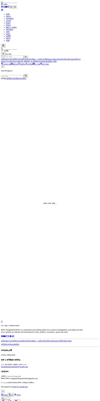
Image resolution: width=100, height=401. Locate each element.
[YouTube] (6, 7)
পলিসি (3, 344)
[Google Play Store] (11, 337)
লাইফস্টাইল (9, 30)
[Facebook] (2, 7)
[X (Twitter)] (4, 7)
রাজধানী (74, 59)
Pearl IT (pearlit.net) (20, 387)
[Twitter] (9, 337)
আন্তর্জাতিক (10, 19)
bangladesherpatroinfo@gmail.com (14, 367)
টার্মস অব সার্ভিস (32, 61)
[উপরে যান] (3, 391)
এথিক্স (14, 344)
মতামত (8, 34)
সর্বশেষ (78, 59)
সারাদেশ (8, 16)
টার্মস (17, 344)
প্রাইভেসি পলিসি (22, 61)
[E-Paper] (13, 337)
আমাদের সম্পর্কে (6, 61)
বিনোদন (8, 23)
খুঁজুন (26, 57)
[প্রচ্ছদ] (2, 10)
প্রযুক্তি (23, 79)
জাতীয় (8, 14)
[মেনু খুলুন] (3, 46)
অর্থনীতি (8, 36)
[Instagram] (8, 7)
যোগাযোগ (14, 61)
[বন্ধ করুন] (3, 54)
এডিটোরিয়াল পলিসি (51, 61)
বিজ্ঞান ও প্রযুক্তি (11, 27)
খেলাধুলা (8, 21)
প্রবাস (8, 32)
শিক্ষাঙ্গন (8, 25)
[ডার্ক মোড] (11, 7)
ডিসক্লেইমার (41, 61)
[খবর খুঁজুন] (15, 7)
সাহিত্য (8, 38)
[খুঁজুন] (26, 76)
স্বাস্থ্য (8, 41)
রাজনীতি (8, 79)
